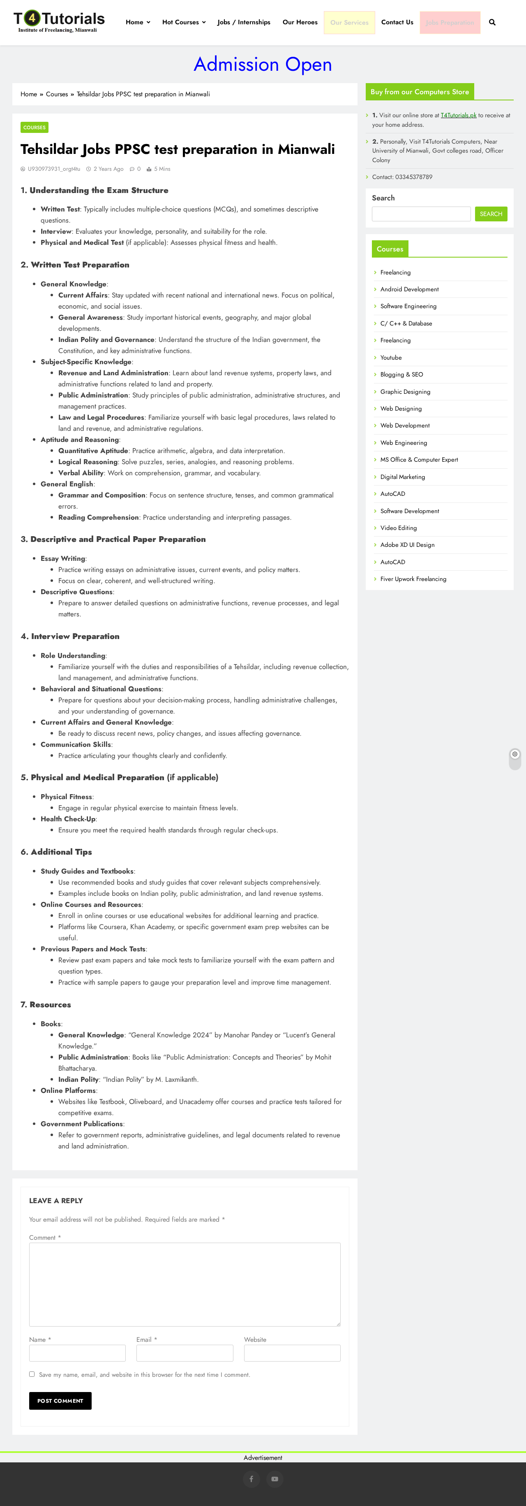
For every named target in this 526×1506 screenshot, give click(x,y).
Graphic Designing (406, 391)
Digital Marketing (403, 476)
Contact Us (397, 22)
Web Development (405, 425)
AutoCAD (393, 493)
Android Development (410, 289)
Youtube (391, 357)
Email (146, 1339)
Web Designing (401, 408)
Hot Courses (180, 22)
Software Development (410, 511)
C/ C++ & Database (406, 323)
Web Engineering (404, 442)
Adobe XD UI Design (408, 544)
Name (40, 1339)
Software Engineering (409, 306)
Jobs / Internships (244, 22)
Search (383, 198)
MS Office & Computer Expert (419, 459)
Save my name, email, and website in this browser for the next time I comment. (145, 1374)
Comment (45, 1237)
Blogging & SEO (402, 374)
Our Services (349, 22)
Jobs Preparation (450, 22)
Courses (34, 127)
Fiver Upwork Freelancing (414, 578)
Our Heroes (300, 22)
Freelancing (396, 272)
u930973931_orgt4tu (54, 169)
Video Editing (399, 527)
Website (255, 1339)
